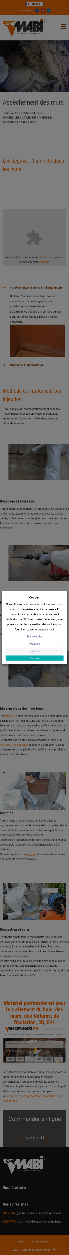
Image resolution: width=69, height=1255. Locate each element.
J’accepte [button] (34, 657)
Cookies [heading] (34, 597)
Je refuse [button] (34, 650)
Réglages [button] (34, 643)
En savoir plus (35, 636)
